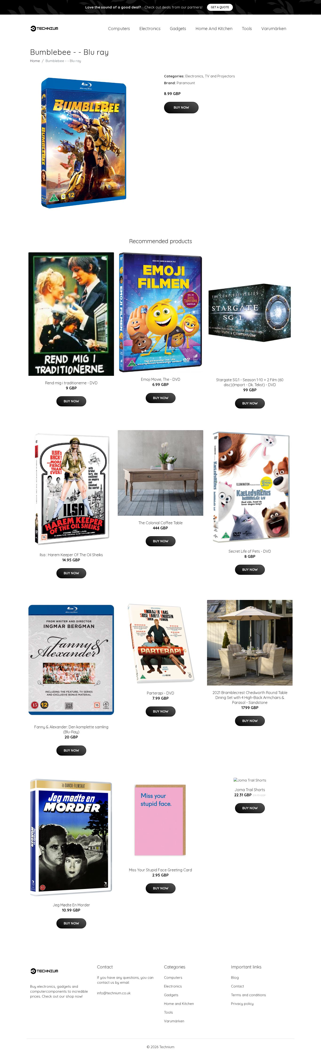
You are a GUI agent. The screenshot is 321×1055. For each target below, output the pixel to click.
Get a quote (220, 7)
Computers (119, 28)
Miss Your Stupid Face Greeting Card (160, 870)
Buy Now (181, 107)
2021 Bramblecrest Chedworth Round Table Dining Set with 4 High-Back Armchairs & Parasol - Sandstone (249, 697)
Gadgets (178, 28)
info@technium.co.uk (114, 993)
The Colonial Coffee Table (160, 522)
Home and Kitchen (214, 28)
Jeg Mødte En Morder (71, 905)
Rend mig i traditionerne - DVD (71, 383)
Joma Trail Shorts (250, 789)
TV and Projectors (220, 76)
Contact (237, 986)
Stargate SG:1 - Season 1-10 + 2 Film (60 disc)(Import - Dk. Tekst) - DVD (249, 382)
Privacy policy (242, 1003)
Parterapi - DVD (160, 693)
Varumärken (273, 28)
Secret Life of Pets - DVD (250, 551)
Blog (235, 977)
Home (35, 61)
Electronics (149, 28)
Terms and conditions (248, 995)
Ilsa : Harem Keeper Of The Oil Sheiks (71, 554)
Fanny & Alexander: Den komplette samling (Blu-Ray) (71, 729)
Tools (247, 28)
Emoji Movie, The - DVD (160, 379)
